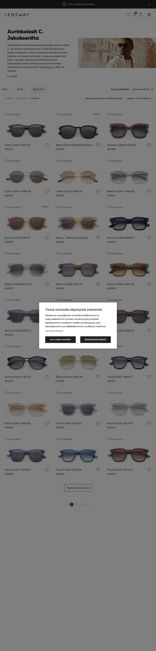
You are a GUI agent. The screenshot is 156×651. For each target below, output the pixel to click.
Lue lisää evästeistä (54, 331)
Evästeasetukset (95, 339)
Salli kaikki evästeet (60, 339)
